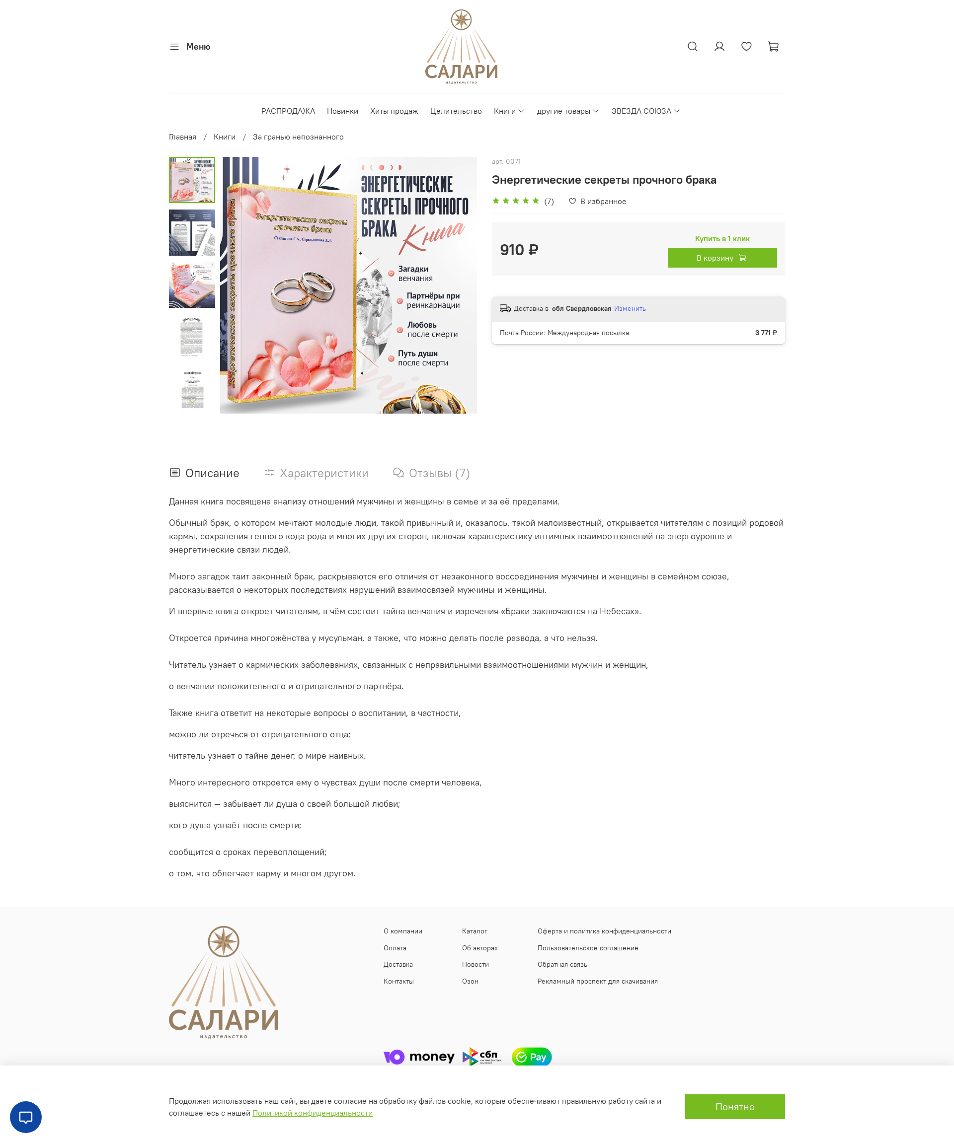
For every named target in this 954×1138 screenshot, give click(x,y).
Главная (182, 137)
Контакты (399, 981)
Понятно (735, 1106)
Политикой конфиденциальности (312, 1113)
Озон (470, 981)
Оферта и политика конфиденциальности (604, 930)
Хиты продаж (394, 111)
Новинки (342, 111)
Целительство (456, 111)
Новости (475, 964)
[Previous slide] (240, 285)
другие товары (563, 111)
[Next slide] (192, 401)
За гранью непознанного (298, 137)
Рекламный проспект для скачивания (598, 981)
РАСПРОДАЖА (288, 111)
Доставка (398, 964)
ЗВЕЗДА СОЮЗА (641, 111)
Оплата (395, 947)
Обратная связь (562, 964)
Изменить (630, 308)
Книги (505, 111)
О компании (403, 930)
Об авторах (480, 947)
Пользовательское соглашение (588, 947)
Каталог (474, 930)
